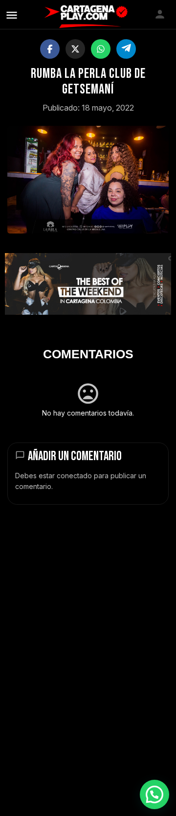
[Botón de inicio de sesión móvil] (160, 14)
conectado (74, 475)
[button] (154, 794)
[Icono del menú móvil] (12, 14)
